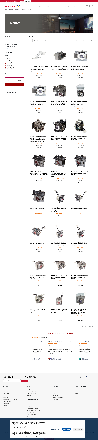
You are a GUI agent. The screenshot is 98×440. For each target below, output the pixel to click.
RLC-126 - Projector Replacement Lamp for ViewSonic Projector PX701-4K (38, 311)
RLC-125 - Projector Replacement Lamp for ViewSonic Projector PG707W (59, 277)
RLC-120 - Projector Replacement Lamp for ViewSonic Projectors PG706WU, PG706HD (79, 243)
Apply (14, 84)
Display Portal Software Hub (33, 410)
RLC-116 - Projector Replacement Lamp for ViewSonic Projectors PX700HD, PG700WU (79, 208)
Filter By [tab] (31, 37)
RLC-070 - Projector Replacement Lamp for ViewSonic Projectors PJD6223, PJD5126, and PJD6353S (59, 68)
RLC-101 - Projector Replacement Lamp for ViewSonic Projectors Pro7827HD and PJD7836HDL (59, 103)
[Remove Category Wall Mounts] (5, 44)
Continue (24, 381)
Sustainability (56, 395)
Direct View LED (7, 401)
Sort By (78, 40)
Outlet (55, 6)
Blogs (75, 391)
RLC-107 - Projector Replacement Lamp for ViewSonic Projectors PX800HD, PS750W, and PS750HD (59, 138)
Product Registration (31, 406)
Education (16, 1)
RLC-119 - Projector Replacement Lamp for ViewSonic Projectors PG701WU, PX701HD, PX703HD (59, 243)
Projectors (40, 6)
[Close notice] (83, 429)
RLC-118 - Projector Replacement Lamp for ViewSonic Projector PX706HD (38, 243)
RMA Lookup (29, 395)
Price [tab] (6, 73)
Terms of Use (22, 427)
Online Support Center (31, 402)
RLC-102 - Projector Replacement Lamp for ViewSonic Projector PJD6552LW (79, 138)
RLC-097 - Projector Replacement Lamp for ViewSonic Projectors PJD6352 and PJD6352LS (79, 68)
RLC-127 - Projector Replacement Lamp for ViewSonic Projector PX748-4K (59, 311)
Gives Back (55, 399)
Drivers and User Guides (32, 408)
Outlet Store (6, 395)
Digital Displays (6, 403)
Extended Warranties (31, 414)
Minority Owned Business (58, 397)
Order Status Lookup (31, 393)
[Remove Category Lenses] (5, 46)
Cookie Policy (14, 427)
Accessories (48, 6)
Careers (54, 393)
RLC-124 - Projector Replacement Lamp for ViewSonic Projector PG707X (79, 277)
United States (91, 377)
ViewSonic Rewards (64, 6)
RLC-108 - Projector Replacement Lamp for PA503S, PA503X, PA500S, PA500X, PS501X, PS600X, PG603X (39, 173)
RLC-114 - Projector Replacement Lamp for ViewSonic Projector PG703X (79, 173)
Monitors (33, 6)
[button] (39, 77)
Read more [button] (61, 353)
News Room (76, 389)
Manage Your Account (31, 389)
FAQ (27, 416)
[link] (61, 359)
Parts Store (5, 397)
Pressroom (76, 393)
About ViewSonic (57, 389)
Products (11, 9)
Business (22, 1)
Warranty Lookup (30, 412)
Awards (54, 391)
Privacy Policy (41, 426)
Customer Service (30, 404)
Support (73, 6)
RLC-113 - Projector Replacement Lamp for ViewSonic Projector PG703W (38, 208)
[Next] (34, 326)
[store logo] (12, 6)
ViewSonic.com (8, 1)
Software (5, 405)
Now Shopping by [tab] (9, 39)
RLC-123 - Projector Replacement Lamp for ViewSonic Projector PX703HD (38, 277)
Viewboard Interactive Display (10, 399)
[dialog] (49, 429)
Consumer (28, 1)
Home (6, 9)
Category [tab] (7, 55)
